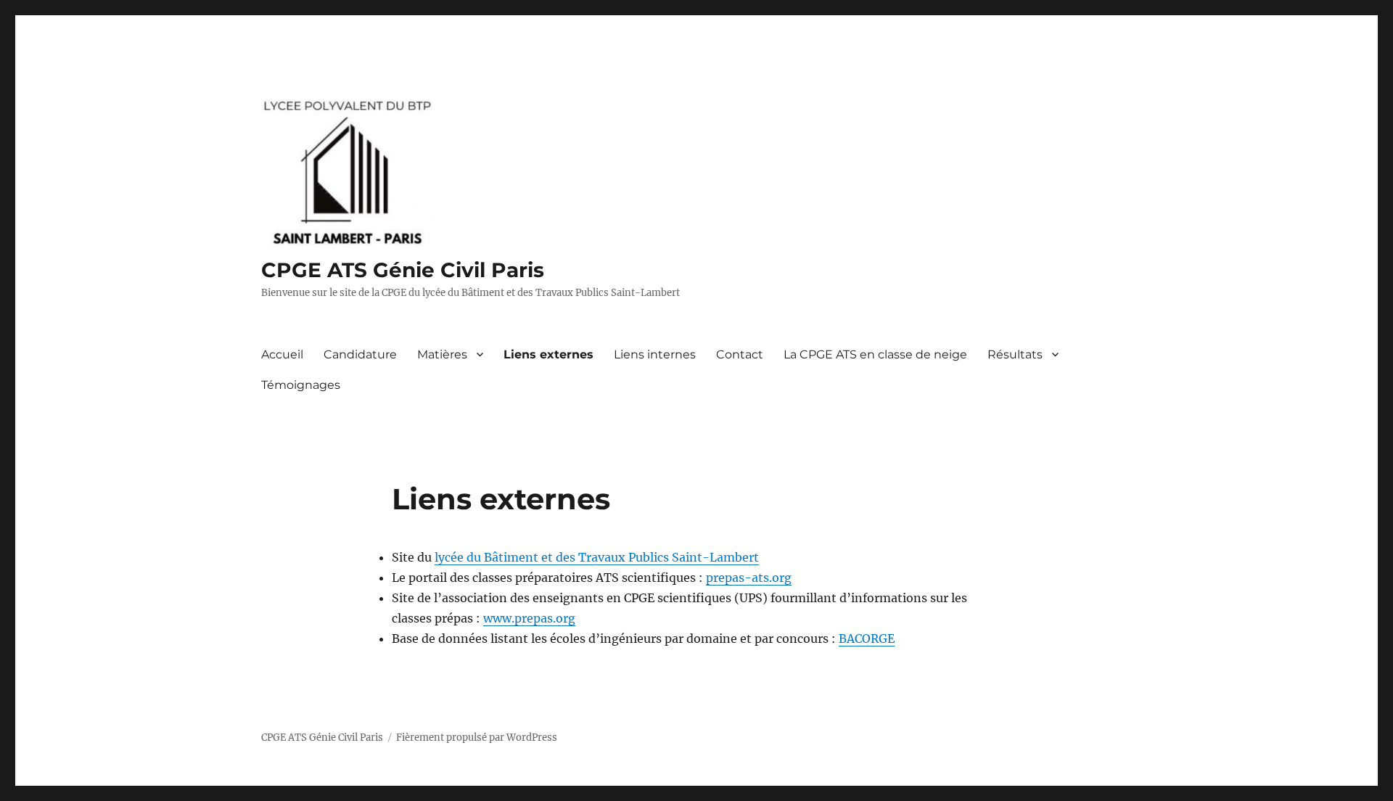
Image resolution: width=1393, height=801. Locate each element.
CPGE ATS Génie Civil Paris (402, 270)
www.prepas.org (529, 618)
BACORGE (867, 638)
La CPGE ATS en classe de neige (875, 354)
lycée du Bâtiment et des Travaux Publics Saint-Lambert (597, 557)
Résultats (1015, 354)
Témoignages (300, 385)
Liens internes (655, 354)
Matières (442, 354)
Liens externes (548, 354)
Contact (739, 354)
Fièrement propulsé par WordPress (476, 737)
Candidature (360, 354)
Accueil (282, 354)
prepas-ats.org (749, 577)
